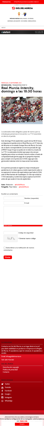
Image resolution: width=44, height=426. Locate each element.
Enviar (7, 257)
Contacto (6, 372)
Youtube (8, 387)
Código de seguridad (26, 233)
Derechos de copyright (11, 367)
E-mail (26, 203)
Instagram (8, 397)
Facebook (8, 391)
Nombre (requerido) (31, 198)
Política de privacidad (10, 370)
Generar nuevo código (27, 238)
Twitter (7, 384)
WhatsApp (8, 401)
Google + (8, 394)
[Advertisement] (22, 59)
